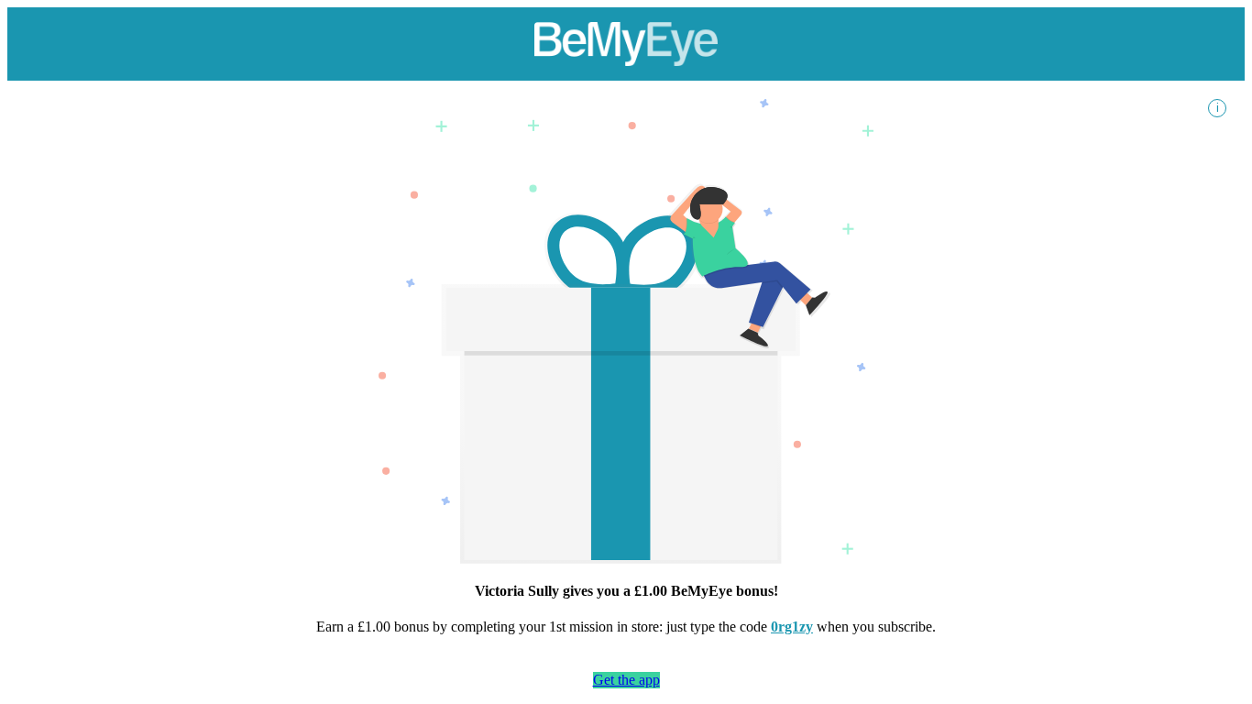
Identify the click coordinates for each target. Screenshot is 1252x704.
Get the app (626, 680)
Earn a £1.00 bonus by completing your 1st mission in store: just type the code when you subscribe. (626, 626)
